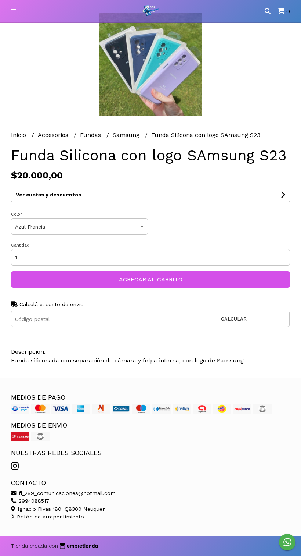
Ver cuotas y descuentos (48, 195)
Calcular (234, 319)
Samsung (127, 134)
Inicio (19, 134)
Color (16, 214)
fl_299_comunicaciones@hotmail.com (66, 493)
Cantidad (20, 245)
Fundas (91, 134)
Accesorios (54, 134)
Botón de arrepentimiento (49, 517)
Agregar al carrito (150, 279)
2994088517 (33, 501)
